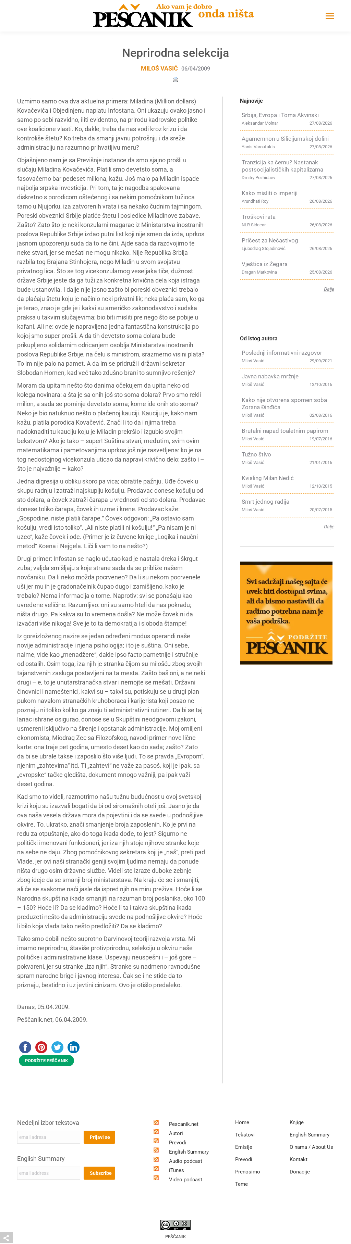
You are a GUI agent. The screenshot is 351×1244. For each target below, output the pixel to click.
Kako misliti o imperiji (270, 193)
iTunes (176, 1170)
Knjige (297, 1122)
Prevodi (177, 1143)
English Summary (41, 1158)
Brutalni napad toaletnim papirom (285, 430)
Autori (176, 1133)
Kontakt (298, 1159)
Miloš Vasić (159, 68)
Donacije (300, 1172)
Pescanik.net (183, 1124)
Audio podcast (185, 1161)
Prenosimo (247, 1172)
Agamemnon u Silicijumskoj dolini (285, 138)
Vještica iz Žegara (265, 264)
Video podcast (185, 1180)
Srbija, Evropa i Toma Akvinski (280, 115)
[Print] (175, 79)
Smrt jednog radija (265, 501)
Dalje (329, 289)
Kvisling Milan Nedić (268, 478)
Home (242, 1122)
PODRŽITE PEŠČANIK (46, 1060)
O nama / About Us (311, 1147)
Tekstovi (245, 1135)
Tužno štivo (256, 454)
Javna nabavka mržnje (270, 376)
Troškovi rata (259, 216)
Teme (241, 1184)
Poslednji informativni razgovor (282, 352)
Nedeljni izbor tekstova (48, 1122)
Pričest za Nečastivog (270, 240)
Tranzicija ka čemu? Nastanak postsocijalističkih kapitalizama (282, 166)
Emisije (243, 1147)
